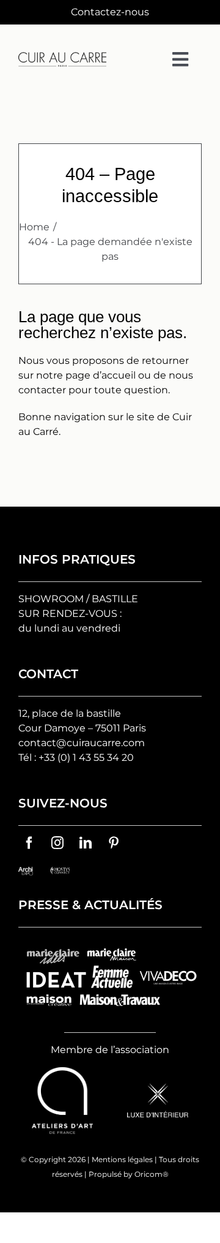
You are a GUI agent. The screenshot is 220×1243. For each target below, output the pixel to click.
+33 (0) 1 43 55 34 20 (86, 757)
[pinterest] (114, 843)
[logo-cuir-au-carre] (62, 56)
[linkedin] (86, 843)
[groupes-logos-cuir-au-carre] (110, 944)
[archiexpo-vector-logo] (25, 871)
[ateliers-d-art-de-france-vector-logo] (62, 1072)
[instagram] (57, 843)
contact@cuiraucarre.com (81, 743)
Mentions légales (122, 1159)
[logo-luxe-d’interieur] (158, 1088)
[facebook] (29, 843)
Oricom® (151, 1174)
